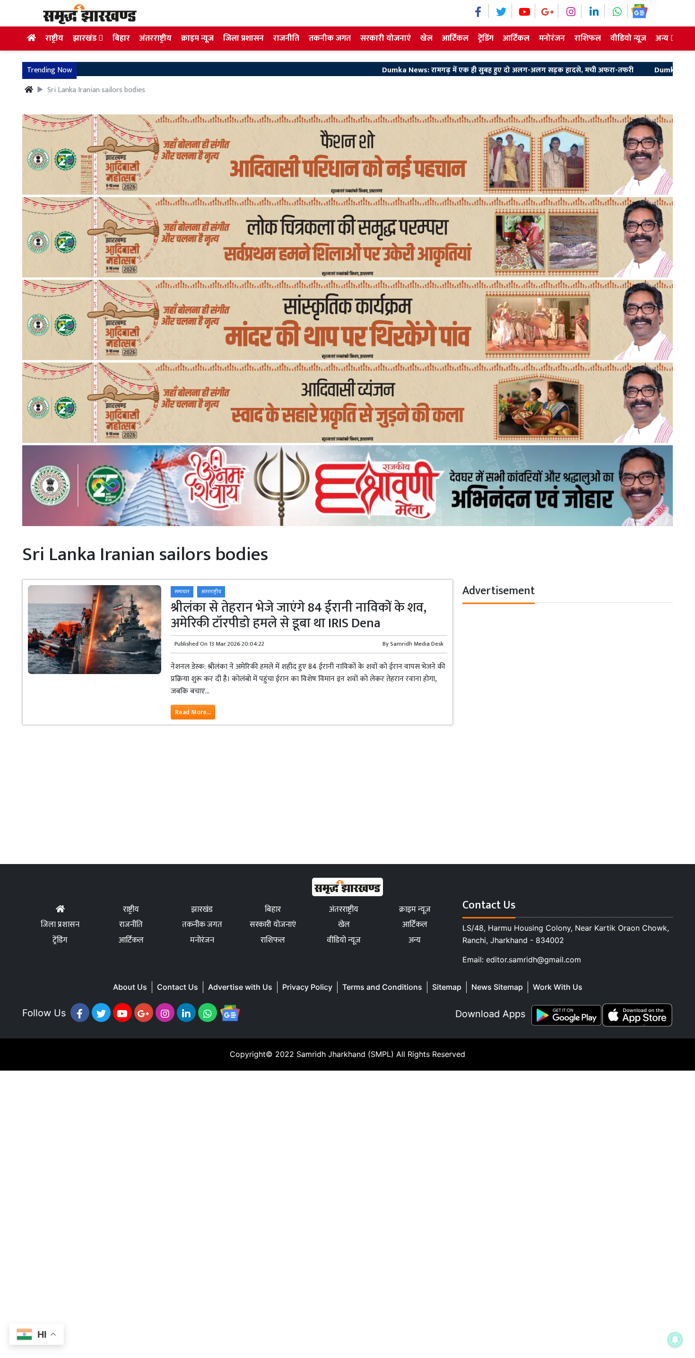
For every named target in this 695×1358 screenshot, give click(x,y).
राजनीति (286, 38)
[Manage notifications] (675, 1339)
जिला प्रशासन (243, 38)
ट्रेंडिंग (486, 38)
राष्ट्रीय (54, 38)
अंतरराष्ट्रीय (155, 38)
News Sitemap (497, 987)
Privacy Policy (307, 987)
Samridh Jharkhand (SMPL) (345, 1054)
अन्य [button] (663, 38)
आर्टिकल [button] (516, 38)
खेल (426, 38)
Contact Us (177, 987)
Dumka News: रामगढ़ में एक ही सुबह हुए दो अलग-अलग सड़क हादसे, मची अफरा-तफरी (468, 70)
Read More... (193, 712)
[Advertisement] (283, 1212)
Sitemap (446, 987)
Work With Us (557, 987)
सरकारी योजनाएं (385, 38)
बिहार (121, 38)
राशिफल (587, 38)
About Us (130, 987)
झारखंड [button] (85, 38)
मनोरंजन (552, 38)
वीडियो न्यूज (628, 38)
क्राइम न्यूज (197, 38)
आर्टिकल (455, 38)
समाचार (182, 591)
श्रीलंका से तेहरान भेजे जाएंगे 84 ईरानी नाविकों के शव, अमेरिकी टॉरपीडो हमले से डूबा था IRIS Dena (298, 616)
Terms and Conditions (382, 987)
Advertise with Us (240, 987)
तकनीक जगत (330, 38)
